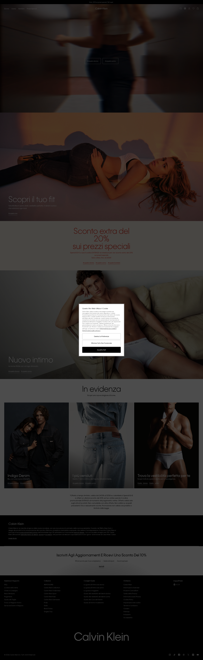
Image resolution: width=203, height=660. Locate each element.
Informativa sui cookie (108, 328)
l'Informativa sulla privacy (91, 331)
